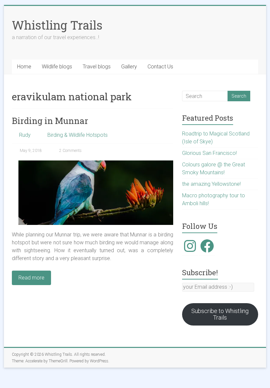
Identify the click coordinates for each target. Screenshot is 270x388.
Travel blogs (97, 66)
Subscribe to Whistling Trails (220, 314)
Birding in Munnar (50, 120)
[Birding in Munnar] (95, 163)
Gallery (129, 66)
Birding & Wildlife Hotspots (77, 135)
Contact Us (160, 66)
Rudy (25, 135)
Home (24, 66)
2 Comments (70, 150)
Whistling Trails (57, 25)
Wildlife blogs (57, 66)
